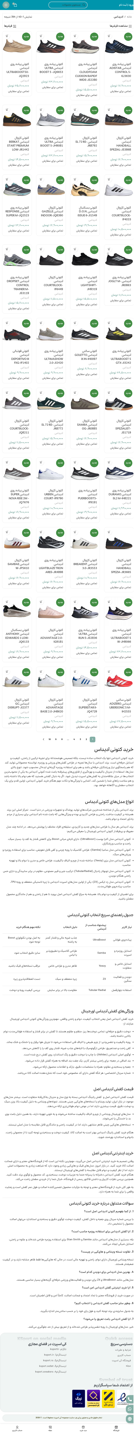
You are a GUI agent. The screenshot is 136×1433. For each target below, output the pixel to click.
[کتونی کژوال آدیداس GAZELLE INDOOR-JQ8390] (51, 189)
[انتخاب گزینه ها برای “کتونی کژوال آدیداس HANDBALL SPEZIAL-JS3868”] (109, 109)
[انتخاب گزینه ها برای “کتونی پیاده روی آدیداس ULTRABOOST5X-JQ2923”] (7, 36)
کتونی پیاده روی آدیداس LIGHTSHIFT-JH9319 (87, 283)
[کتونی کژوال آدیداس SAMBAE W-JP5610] (17, 542)
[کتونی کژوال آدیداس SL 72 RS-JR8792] (85, 119)
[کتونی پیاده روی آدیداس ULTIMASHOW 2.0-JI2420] (51, 332)
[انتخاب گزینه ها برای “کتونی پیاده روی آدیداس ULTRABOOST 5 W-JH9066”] (109, 602)
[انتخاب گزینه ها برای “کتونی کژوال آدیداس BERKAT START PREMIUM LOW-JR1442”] (7, 109)
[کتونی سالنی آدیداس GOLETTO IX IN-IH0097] (85, 332)
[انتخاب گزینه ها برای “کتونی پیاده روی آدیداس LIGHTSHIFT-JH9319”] (75, 249)
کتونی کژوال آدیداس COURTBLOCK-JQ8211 (19, 427)
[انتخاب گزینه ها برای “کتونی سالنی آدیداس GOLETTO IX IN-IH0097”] (75, 323)
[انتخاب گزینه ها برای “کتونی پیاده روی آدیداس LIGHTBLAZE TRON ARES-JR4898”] (41, 532)
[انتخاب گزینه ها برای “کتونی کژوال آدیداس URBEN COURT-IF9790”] (41, 462)
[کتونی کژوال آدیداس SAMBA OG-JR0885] (85, 402)
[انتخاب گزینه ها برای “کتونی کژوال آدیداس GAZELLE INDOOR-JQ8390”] (41, 179)
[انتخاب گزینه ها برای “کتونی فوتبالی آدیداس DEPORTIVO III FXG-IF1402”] (7, 323)
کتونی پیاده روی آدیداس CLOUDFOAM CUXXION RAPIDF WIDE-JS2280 (86, 72)
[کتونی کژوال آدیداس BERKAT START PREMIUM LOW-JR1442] (17, 119)
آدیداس (127, 81)
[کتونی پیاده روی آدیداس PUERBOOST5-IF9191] (85, 472)
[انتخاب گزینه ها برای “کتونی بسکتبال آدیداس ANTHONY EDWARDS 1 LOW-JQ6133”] (7, 602)
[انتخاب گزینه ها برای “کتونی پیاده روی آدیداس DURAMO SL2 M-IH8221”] (109, 462)
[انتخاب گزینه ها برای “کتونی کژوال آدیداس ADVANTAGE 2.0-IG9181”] (41, 602)
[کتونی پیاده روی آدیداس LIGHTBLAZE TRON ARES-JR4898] (51, 542)
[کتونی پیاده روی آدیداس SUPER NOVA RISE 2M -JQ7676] (17, 472)
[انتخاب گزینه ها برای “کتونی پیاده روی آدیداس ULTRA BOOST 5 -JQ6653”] (41, 36)
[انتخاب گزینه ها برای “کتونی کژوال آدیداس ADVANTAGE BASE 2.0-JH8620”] (41, 671)
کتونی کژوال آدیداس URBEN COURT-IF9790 (53, 494)
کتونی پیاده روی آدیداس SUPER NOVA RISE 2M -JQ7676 (19, 496)
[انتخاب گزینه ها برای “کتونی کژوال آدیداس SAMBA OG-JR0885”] (75, 392)
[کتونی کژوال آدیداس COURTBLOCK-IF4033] (119, 189)
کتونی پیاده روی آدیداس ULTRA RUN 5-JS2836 (87, 634)
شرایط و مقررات (123, 1350)
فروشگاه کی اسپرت (121, 1361)
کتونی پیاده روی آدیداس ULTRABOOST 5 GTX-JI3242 (121, 357)
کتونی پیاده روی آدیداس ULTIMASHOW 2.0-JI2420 (53, 357)
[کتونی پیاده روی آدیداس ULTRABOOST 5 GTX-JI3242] (119, 332)
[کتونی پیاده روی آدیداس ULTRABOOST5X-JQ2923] (17, 45)
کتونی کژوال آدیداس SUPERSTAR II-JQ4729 (88, 706)
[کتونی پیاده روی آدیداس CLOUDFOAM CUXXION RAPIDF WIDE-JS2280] (85, 45)
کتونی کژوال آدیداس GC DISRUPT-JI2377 (18, 704)
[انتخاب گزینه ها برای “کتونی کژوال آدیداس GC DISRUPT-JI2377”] (7, 671)
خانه (129, 17)
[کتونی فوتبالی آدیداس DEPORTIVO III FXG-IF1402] (17, 332)
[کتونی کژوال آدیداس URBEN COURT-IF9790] (51, 472)
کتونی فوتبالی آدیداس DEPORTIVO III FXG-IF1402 (20, 357)
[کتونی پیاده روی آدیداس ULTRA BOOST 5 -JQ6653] (51, 45)
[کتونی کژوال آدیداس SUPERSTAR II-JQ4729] (85, 681)
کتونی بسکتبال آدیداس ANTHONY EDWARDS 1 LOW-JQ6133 (17, 636)
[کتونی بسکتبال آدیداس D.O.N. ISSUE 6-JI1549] (85, 189)
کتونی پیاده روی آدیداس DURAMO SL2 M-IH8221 (120, 494)
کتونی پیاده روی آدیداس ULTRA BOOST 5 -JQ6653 (51, 68)
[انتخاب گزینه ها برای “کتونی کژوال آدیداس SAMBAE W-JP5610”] (7, 532)
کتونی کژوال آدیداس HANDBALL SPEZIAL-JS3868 (120, 144)
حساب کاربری (124, 1355)
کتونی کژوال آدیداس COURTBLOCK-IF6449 (53, 283)
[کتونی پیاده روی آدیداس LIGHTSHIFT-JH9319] (85, 259)
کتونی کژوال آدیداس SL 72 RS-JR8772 (52, 425)
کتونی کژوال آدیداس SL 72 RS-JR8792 (86, 142)
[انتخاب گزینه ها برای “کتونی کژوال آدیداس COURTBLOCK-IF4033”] (109, 179)
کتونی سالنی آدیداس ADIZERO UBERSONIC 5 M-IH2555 (120, 706)
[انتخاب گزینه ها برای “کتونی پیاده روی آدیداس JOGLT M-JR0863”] (109, 249)
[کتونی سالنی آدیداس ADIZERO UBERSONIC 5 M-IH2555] (119, 681)
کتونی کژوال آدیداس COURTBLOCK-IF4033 (121, 214)
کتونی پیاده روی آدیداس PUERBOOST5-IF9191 (87, 496)
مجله (128, 1366)
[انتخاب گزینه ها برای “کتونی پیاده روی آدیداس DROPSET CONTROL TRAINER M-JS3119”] (7, 249)
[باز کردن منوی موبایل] (6, 5)
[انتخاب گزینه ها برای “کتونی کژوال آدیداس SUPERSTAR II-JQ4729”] (75, 671)
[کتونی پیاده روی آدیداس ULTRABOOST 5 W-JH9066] (119, 611)
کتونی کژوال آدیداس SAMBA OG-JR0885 (87, 425)
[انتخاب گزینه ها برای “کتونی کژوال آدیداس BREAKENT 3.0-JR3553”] (75, 532)
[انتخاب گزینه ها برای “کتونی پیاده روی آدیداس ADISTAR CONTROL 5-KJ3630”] (109, 36)
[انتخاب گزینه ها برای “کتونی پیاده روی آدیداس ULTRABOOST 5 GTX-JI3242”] (109, 323)
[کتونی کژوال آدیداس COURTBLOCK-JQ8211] (17, 402)
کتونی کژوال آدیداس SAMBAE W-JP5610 (18, 564)
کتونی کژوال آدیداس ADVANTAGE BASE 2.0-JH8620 (51, 706)
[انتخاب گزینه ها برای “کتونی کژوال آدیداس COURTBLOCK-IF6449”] (41, 249)
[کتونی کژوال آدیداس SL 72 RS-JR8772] (51, 402)
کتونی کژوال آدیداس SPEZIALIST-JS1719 (123, 427)
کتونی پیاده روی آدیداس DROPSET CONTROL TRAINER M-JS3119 (18, 285)
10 (50, 739)
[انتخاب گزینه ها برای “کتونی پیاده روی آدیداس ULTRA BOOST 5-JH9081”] (41, 109)
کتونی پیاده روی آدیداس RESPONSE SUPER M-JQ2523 (17, 212)
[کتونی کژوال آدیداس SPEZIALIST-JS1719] (119, 402)
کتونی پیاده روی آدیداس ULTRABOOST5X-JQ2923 (17, 70)
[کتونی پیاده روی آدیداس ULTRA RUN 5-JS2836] (85, 611)
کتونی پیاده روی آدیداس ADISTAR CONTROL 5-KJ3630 (120, 70)
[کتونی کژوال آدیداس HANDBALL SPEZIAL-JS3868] (119, 119)
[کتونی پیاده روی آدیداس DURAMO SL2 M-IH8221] (119, 472)
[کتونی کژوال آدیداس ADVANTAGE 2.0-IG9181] (51, 611)
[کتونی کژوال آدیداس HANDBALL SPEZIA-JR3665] (119, 542)
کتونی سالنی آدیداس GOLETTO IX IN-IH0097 (86, 355)
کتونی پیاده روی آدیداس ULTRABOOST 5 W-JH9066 (121, 636)
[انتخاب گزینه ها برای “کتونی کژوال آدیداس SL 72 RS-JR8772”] (41, 392)
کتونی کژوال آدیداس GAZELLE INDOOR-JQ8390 (52, 212)
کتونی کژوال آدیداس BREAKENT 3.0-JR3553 (85, 564)
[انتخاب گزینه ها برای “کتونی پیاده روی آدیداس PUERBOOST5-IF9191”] (75, 462)
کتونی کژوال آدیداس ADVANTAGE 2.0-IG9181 (51, 636)
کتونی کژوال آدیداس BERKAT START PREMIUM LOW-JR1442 (18, 144)
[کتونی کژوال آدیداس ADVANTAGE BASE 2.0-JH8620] (51, 681)
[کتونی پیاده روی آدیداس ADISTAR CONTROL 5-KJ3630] (119, 45)
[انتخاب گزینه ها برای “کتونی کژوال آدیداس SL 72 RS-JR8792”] (75, 109)
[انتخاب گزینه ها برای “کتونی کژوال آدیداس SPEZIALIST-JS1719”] (109, 392)
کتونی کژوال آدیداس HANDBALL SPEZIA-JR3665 (121, 566)
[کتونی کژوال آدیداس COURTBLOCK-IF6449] (51, 259)
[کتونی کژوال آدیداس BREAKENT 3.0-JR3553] (85, 542)
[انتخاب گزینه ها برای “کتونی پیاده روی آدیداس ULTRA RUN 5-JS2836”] (75, 602)
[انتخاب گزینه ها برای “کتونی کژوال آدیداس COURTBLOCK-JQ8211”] (7, 392)
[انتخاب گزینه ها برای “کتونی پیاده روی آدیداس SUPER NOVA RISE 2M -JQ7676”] (7, 462)
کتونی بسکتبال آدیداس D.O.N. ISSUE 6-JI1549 (87, 212)
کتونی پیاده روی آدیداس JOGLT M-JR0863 (119, 281)
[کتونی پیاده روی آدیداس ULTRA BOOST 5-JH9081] (51, 119)
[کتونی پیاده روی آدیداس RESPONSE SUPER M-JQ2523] (17, 189)
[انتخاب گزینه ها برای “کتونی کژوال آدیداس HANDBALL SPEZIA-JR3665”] (109, 532)
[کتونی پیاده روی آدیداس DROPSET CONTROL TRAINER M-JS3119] (17, 259)
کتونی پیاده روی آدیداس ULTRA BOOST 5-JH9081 (51, 142)
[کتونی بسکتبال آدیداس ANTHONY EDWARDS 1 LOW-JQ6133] (17, 611)
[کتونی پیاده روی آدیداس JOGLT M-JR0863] (119, 259)
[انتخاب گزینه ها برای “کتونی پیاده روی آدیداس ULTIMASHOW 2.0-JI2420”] (41, 323)
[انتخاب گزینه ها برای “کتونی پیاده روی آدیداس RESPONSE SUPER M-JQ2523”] (7, 179)
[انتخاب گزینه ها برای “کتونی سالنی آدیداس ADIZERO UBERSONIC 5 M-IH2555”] (109, 671)
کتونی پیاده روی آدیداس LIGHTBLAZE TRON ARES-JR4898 (51, 566)
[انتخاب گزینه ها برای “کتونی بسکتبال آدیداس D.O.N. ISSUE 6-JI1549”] (75, 179)
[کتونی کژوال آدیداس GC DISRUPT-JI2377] (17, 681)
